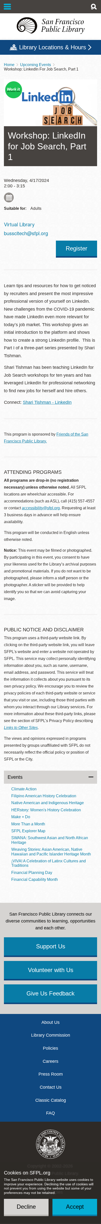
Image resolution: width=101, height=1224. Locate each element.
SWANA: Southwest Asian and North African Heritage (49, 840)
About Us (50, 1022)
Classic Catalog (50, 1100)
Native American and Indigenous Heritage (47, 803)
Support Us (50, 946)
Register (76, 248)
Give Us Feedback (50, 993)
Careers (50, 1061)
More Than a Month (28, 824)
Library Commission (50, 1035)
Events (15, 777)
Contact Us (51, 1087)
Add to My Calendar (9, 197)
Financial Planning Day (31, 872)
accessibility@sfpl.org (41, 508)
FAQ (50, 1113)
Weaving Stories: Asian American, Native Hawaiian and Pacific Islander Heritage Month (51, 851)
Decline (26, 1206)
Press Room (50, 1074)
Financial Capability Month (34, 879)
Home (9, 65)
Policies (50, 1048)
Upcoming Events (35, 65)
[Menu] (7, 6)
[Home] (50, 25)
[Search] (93, 6)
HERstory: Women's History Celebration (46, 810)
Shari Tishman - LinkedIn (47, 402)
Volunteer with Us (50, 970)
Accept (75, 1206)
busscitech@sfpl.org (26, 233)
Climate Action (24, 789)
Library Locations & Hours (52, 47)
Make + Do (20, 817)
